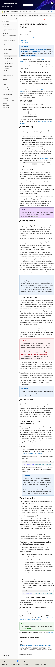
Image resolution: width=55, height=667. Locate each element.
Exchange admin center (29, 55)
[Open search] (48, 11)
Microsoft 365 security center (38, 49)
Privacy (30, 664)
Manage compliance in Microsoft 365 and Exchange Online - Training (35, 645)
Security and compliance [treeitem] (9, 40)
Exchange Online (26, 628)
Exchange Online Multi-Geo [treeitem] (9, 100)
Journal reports (24, 40)
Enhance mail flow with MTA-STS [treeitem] (10, 43)
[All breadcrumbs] (21, 20)
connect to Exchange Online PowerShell (32, 453)
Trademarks (11, 666)
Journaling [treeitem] (7, 56)
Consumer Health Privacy (40, 664)
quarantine (36, 611)
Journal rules (23, 38)
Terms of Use (4, 666)
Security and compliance (28, 20)
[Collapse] (16, 19)
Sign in (51, 11)
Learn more (50, 632)
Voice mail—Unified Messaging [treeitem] (10, 91)
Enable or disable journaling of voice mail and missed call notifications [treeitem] (10, 66)
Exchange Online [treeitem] (6, 24)
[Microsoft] (2, 12)
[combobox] (9, 21)
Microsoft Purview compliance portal (30, 51)
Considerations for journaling (27, 37)
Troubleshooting (24, 42)
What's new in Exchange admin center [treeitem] (10, 29)
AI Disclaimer (4, 664)
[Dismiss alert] (52, 3)
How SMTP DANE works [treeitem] (9, 47)
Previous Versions (13, 664)
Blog (19, 664)
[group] (38, 464)
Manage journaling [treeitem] (9, 58)
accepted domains (44, 158)
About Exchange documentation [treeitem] (6, 106)
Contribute (25, 664)
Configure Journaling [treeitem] (9, 60)
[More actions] (53, 20)
